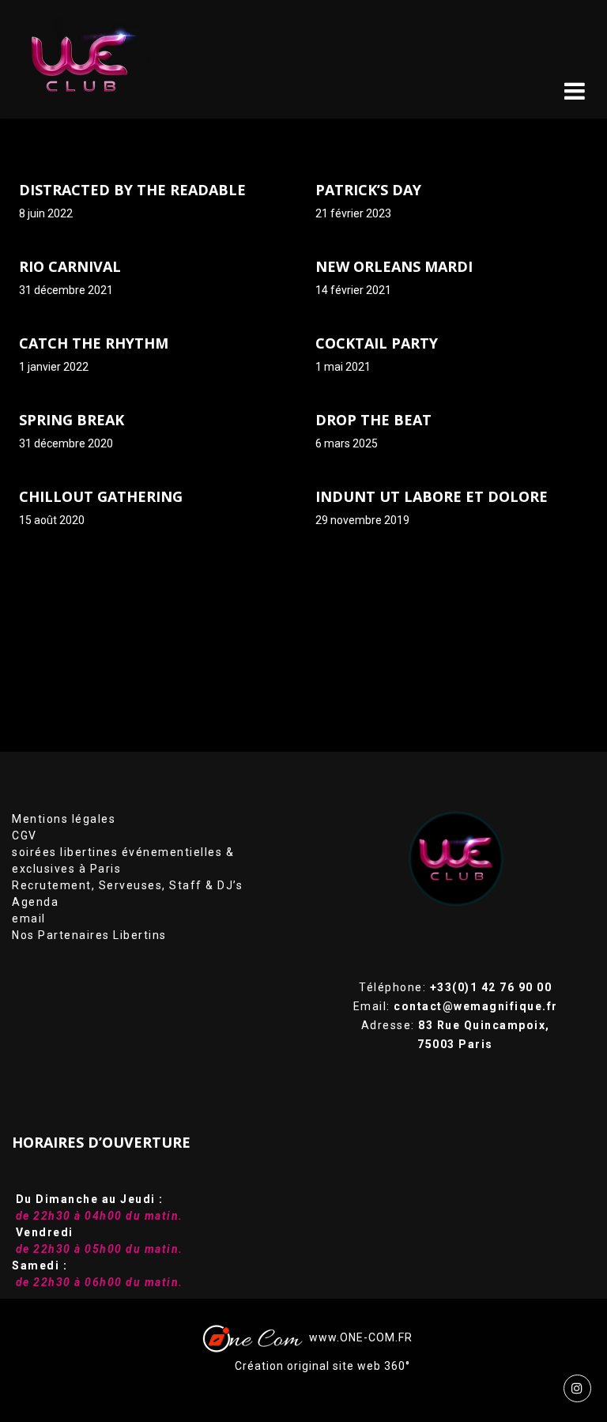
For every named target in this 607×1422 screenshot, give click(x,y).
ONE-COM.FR (376, 1337)
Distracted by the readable (132, 189)
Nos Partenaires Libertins (89, 935)
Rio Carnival (70, 266)
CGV (24, 835)
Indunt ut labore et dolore (431, 496)
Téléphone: (455, 987)
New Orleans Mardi (394, 266)
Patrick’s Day (368, 189)
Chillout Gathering (101, 496)
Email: (455, 1006)
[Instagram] (577, 1388)
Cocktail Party (376, 343)
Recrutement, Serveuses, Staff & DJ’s (127, 885)
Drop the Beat (373, 419)
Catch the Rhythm (93, 343)
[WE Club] (91, 59)
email (29, 918)
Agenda (35, 902)
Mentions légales (63, 819)
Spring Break (71, 419)
